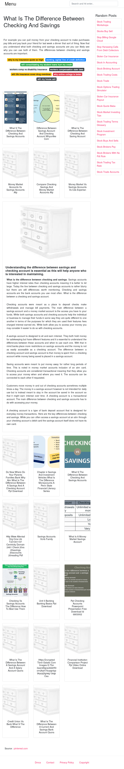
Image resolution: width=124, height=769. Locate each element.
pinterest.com (21, 748)
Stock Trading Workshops (104, 23)
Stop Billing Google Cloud (106, 39)
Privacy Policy (67, 762)
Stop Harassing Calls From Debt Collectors (108, 48)
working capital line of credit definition (65, 59)
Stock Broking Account (108, 68)
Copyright (84, 762)
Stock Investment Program (105, 132)
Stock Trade (103, 80)
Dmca (38, 762)
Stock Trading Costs (107, 74)
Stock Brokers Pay (106, 146)
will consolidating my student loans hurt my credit (46, 64)
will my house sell (46, 79)
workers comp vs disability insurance (28, 69)
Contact (50, 762)
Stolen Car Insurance (108, 56)
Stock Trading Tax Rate (106, 164)
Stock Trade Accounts (108, 171)
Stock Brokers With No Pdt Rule (108, 154)
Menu (10, 3)
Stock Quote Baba (106, 106)
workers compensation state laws (66, 69)
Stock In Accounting (107, 62)
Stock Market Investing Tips (108, 113)
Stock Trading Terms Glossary (107, 123)
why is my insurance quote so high (25, 59)
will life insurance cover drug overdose (31, 74)
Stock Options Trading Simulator (108, 88)
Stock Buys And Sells (107, 140)
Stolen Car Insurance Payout (108, 98)
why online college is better (67, 74)
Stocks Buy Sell (105, 31)
